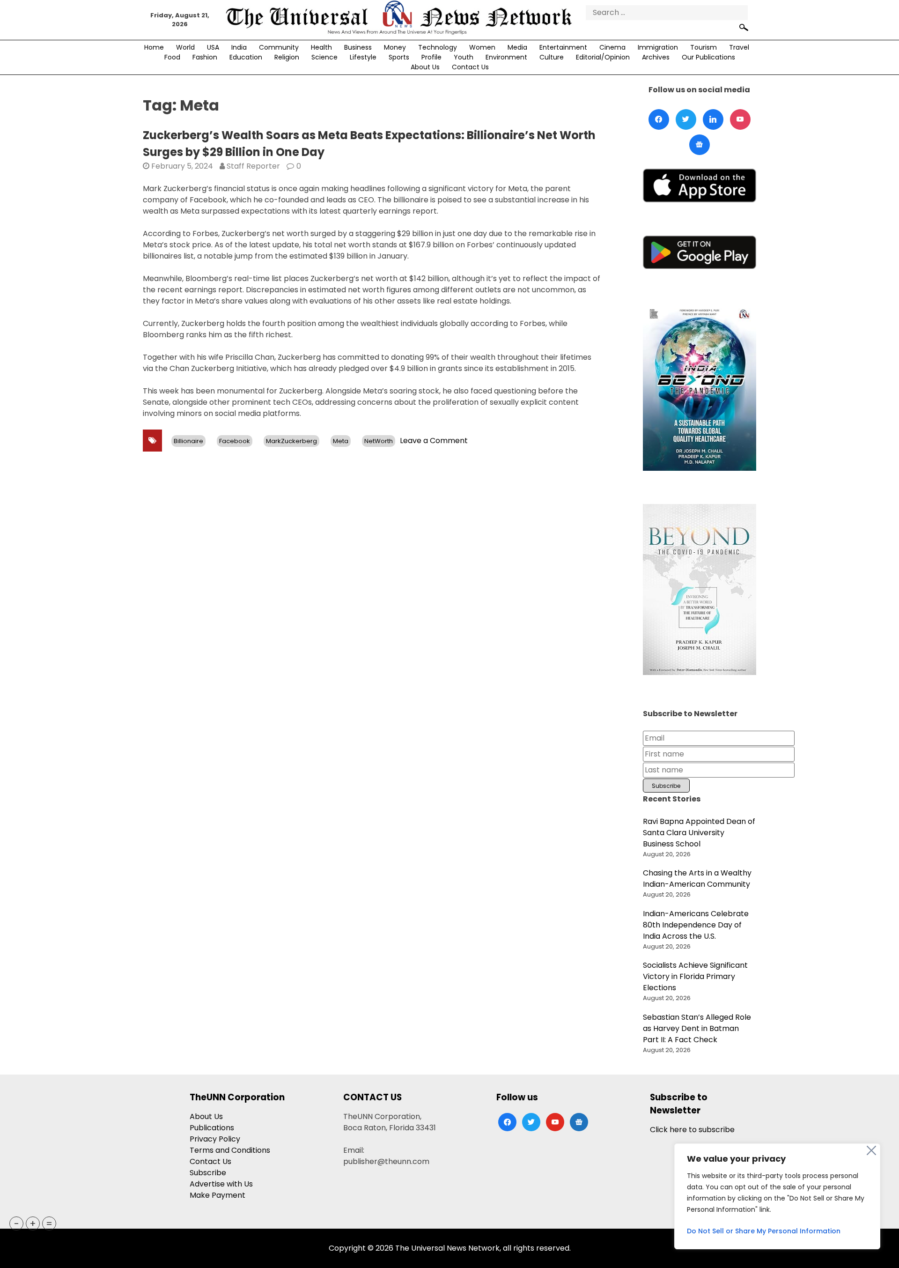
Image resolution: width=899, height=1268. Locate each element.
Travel (739, 47)
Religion (286, 57)
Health (321, 47)
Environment (506, 57)
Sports (399, 57)
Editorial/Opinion (603, 57)
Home (154, 47)
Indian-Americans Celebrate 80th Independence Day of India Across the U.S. (696, 925)
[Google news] (699, 144)
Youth (463, 57)
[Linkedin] (713, 119)
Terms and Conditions (230, 1150)
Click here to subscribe (692, 1129)
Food (172, 57)
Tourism (703, 47)
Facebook (234, 441)
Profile (431, 57)
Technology (437, 47)
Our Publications (708, 57)
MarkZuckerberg (291, 441)
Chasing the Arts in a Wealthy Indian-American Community (697, 879)
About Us (425, 67)
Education (245, 57)
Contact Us (470, 67)
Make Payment (217, 1195)
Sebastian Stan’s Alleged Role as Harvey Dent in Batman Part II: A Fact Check (697, 1028)
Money (395, 47)
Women (482, 47)
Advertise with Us (221, 1184)
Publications (212, 1127)
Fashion (204, 57)
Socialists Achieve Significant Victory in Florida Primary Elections (695, 976)
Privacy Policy (215, 1139)
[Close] (871, 1150)
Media (517, 47)
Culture (551, 57)
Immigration (658, 47)
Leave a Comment (434, 440)
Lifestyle (363, 57)
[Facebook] (658, 119)
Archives (656, 57)
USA (213, 47)
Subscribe (208, 1172)
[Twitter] (686, 119)
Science (324, 57)
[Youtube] (740, 119)
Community (279, 47)
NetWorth (378, 441)
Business (358, 47)
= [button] (49, 1223)
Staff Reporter (253, 166)
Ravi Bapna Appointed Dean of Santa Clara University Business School (699, 832)
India (239, 47)
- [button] (16, 1223)
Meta (340, 441)
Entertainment (563, 47)
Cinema (612, 47)
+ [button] (32, 1223)
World (185, 47)
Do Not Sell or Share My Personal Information (763, 1231)
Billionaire (188, 441)
